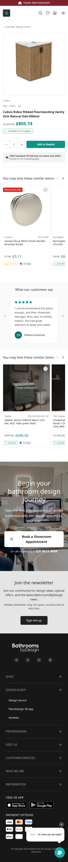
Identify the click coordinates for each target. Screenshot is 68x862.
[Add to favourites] (19, 106)
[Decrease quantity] (6, 144)
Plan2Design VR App (21, 709)
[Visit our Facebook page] (28, 660)
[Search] (40, 13)
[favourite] (48, 13)
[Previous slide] (5, 315)
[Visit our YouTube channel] (39, 660)
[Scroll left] (57, 178)
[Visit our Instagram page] (16, 660)
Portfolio (14, 717)
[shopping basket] (56, 13)
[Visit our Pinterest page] (50, 660)
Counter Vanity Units (17, 26)
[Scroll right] (63, 178)
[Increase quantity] (21, 144)
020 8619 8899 (46, 551)
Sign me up (34, 620)
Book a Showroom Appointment (36, 539)
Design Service (18, 700)
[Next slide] (63, 315)
